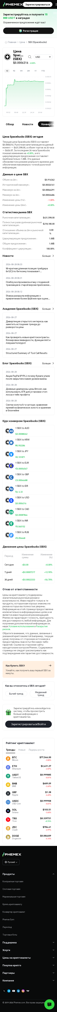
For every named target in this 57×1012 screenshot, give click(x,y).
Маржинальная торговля (14, 897)
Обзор (10, 124)
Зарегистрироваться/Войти (28, 724)
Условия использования (21, 626)
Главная (12, 42)
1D (7, 71)
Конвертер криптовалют (14, 912)
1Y (36, 71)
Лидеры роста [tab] (36, 749)
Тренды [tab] (10, 749)
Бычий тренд (16, 693)
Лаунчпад (7, 927)
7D (14, 71)
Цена (22, 42)
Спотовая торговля (11, 889)
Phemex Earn (8, 919)
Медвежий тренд (41, 693)
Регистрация (30, 30)
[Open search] (30, 57)
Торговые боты (10, 935)
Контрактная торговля (13, 881)
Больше (46, 255)
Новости (27, 124)
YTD (43, 71)
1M (21, 71)
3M (28, 71)
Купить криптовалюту (12, 904)
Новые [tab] (21, 749)
